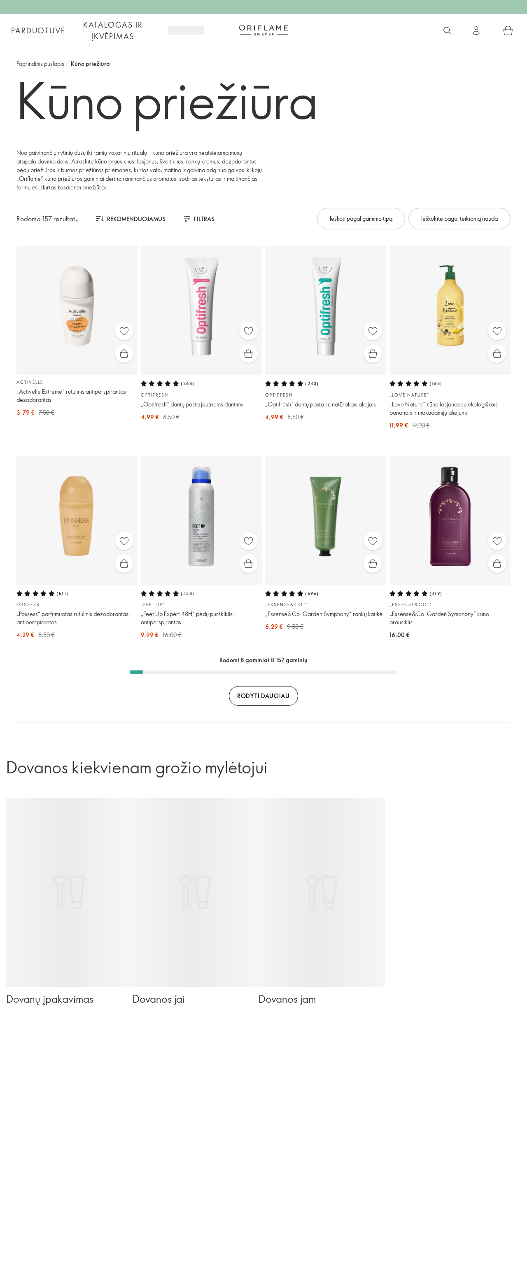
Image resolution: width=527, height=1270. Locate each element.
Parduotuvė (38, 30)
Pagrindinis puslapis (40, 64)
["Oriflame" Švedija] (263, 30)
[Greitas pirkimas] (124, 353)
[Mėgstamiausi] (124, 331)
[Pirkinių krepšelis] (508, 30)
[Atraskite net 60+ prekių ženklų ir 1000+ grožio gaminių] (447, 30)
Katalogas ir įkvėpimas (113, 30)
